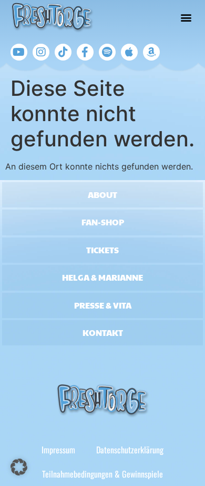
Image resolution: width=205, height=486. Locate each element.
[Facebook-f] (85, 52)
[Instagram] (41, 52)
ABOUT (102, 195)
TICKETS (102, 250)
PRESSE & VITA (102, 305)
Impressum (58, 449)
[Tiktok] (63, 52)
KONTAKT (103, 332)
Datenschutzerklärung (129, 449)
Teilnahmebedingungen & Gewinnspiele (102, 474)
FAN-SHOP (102, 222)
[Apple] (129, 52)
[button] (186, 17)
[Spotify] (107, 52)
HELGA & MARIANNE (102, 277)
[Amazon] (151, 52)
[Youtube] (19, 52)
